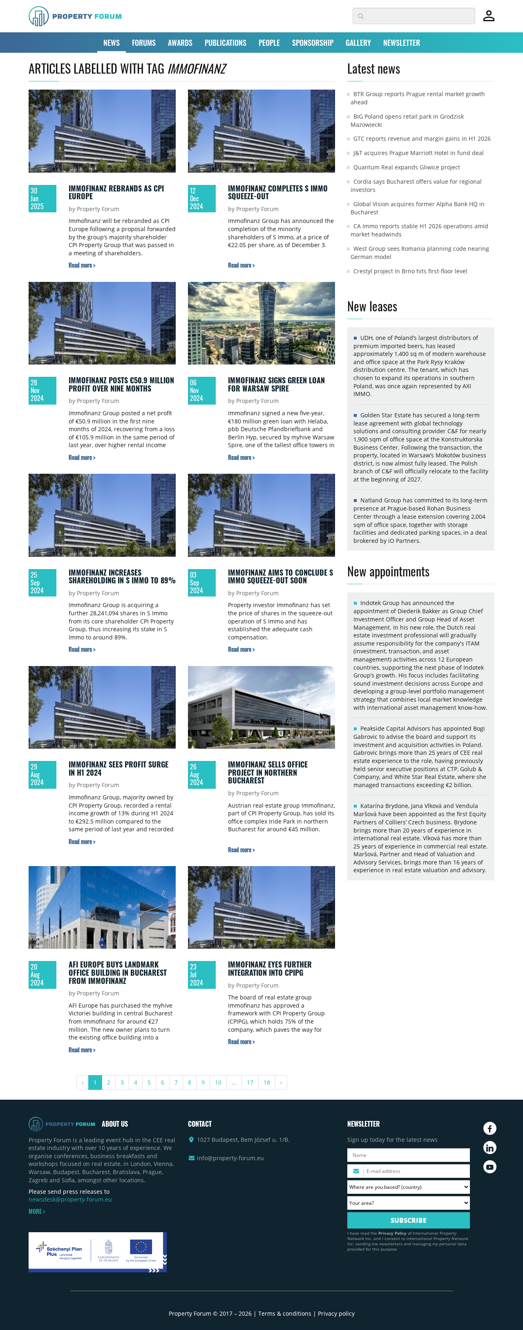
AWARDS (180, 42)
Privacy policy (336, 1313)
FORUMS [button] (144, 42)
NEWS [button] (111, 42)
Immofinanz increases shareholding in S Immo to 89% (122, 576)
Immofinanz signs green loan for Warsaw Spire (276, 384)
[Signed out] (488, 19)
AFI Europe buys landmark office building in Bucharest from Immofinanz (118, 972)
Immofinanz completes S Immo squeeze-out (278, 192)
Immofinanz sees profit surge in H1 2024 (118, 768)
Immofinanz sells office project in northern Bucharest (268, 772)
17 (250, 1082)
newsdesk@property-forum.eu (70, 1199)
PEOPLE (269, 42)
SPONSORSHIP (312, 42)
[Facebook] (489, 1128)
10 (218, 1082)
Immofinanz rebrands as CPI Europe (116, 192)
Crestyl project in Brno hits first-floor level (410, 271)
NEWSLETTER (401, 42)
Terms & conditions (284, 1313)
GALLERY (358, 42)
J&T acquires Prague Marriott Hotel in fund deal (418, 153)
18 (267, 1082)
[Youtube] (489, 1166)
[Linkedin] (489, 1147)
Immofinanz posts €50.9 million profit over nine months (121, 384)
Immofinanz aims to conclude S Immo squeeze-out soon (280, 576)
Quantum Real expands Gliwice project (406, 167)
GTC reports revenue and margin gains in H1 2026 (422, 138)
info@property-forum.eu (230, 1158)
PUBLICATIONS (225, 42)
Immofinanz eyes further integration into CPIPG (270, 968)
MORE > (37, 1211)
